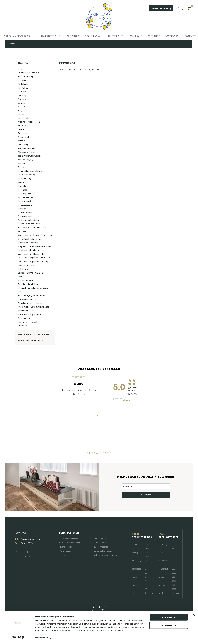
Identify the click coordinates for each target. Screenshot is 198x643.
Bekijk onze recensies (99, 453)
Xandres (21, 182)
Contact (190, 36)
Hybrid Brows (24, 269)
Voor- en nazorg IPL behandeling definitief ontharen (33, 263)
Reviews (21, 114)
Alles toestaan (168, 617)
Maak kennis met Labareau (30, 303)
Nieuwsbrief (23, 137)
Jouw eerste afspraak (69, 538)
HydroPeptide (65, 546)
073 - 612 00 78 (26, 543)
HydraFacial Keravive (27, 299)
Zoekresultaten (25, 133)
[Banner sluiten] (194, 615)
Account (21, 140)
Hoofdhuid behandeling (28, 250)
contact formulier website (30, 155)
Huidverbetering (48, 36)
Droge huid (23, 186)
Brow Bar (72, 36)
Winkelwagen (24, 144)
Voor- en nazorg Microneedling (32, 254)
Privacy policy (24, 118)
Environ (62, 554)
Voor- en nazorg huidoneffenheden (34, 257)
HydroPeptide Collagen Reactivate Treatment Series (33, 308)
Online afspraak (25, 212)
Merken (21, 106)
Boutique (135, 36)
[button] (74, 449)
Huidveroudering (25, 201)
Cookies (21, 129)
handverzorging (25, 159)
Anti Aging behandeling (28, 220)
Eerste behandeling (161, 8)
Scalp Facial (93, 36)
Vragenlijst (23, 325)
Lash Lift (22, 276)
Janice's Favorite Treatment (31, 272)
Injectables (115, 36)
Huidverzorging (25, 204)
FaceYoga (22, 208)
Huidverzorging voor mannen (31, 295)
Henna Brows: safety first (29, 223)
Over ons (172, 36)
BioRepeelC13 (100, 538)
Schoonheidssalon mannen (30, 340)
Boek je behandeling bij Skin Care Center (33, 290)
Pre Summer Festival (27, 321)
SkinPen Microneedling (69, 542)
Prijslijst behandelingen (29, 284)
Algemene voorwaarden (29, 121)
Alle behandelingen (27, 148)
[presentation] (60, 416)
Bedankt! (22, 163)
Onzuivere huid (25, 216)
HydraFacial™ (100, 542)
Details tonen (41, 638)
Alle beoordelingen (26, 152)
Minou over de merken (28, 242)
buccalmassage (101, 546)
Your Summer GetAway (16, 36)
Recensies (22, 189)
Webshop (154, 36)
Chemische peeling (26, 174)
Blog (20, 110)
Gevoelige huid (24, 193)
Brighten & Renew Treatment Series (34, 246)
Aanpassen (167, 625)
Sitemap (22, 125)
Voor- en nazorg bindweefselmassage (35, 235)
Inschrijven (146, 494)
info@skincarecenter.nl (30, 539)
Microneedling (24, 178)
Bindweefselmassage (104, 550)
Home (21, 69)
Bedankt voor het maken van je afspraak (32, 229)
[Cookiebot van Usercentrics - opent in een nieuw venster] (17, 638)
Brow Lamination (26, 280)
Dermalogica (65, 550)
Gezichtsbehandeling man (30, 238)
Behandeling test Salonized (30, 170)
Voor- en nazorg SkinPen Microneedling (29, 316)
